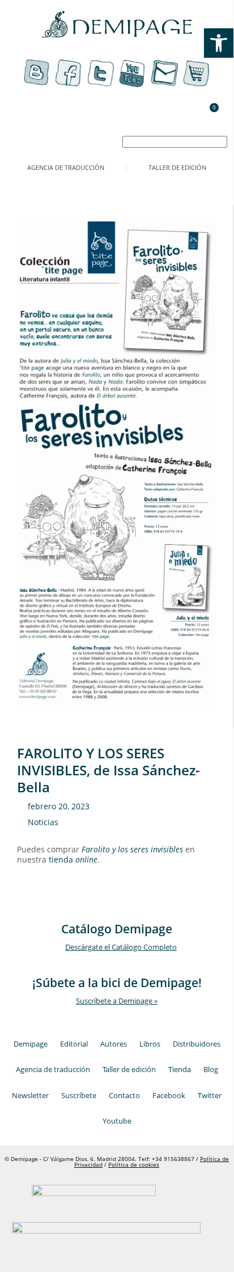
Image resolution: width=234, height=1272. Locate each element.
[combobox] (174, 142)
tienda (73, 859)
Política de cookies (133, 1164)
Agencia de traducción (65, 167)
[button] (17, 123)
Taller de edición (177, 167)
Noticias (43, 822)
